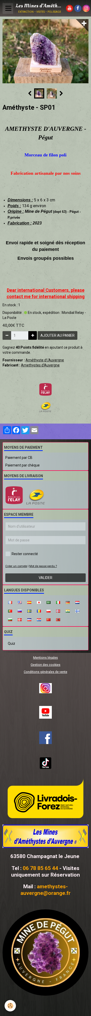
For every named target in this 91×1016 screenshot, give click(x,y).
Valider (45, 578)
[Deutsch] (68, 602)
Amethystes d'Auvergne (40, 365)
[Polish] (48, 610)
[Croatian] (39, 619)
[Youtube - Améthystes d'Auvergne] (45, 712)
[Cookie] (10, 1005)
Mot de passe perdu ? (43, 566)
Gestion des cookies (45, 665)
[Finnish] (77, 610)
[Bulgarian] (10, 619)
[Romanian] (39, 610)
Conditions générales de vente (45, 672)
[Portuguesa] (10, 610)
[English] (20, 602)
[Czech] (29, 619)
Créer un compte (16, 566)
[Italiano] (58, 602)
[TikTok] (45, 763)
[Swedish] (29, 610)
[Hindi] (68, 610)
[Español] (29, 602)
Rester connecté (25, 554)
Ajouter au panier (57, 335)
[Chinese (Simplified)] (48, 619)
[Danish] (20, 619)
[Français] (10, 602)
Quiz (11, 643)
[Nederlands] (77, 602)
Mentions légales (45, 657)
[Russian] (20, 610)
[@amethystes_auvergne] (45, 688)
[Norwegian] (58, 610)
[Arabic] (48, 602)
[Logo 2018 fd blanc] (45, 836)
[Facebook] (45, 737)
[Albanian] (58, 619)
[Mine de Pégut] (45, 952)
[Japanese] (39, 602)
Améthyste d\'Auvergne (45, 360)
